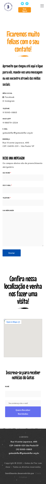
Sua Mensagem (8, 210)
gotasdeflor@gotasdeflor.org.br (18, 132)
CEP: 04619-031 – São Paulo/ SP (18, 146)
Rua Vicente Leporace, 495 (16, 142)
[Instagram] (26, 3)
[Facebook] (22, 3)
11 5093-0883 (10, 112)
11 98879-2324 (10, 122)
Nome (7, 386)
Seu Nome (7, 173)
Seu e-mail (7, 185)
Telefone (6, 198)
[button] (24, 10)
